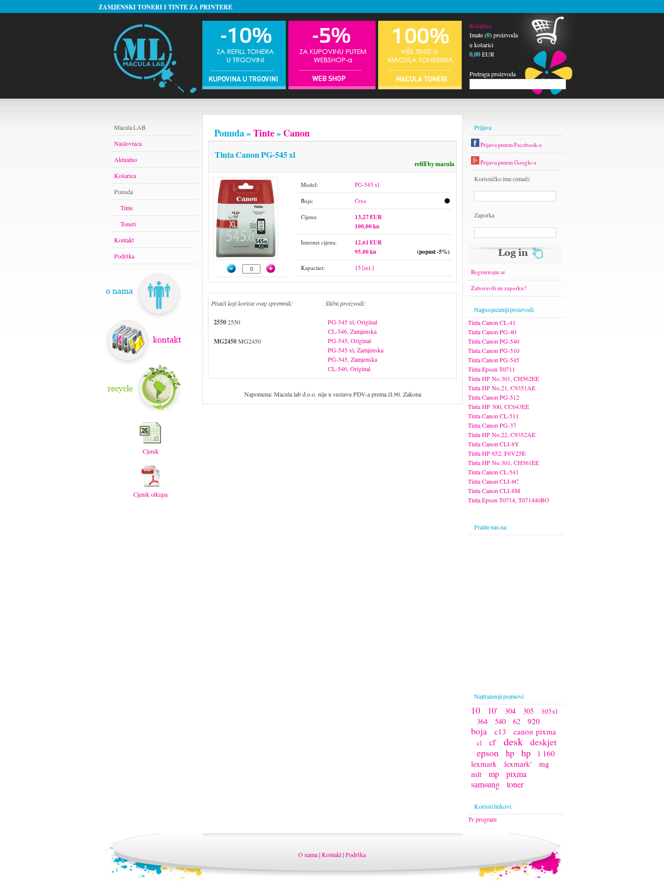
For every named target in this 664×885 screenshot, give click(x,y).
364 (482, 721)
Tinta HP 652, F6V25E (496, 453)
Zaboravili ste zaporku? (499, 288)
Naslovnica (128, 143)
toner (515, 784)
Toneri (128, 224)
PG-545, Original (349, 340)
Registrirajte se (488, 272)
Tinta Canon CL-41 (492, 322)
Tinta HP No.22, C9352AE (501, 434)
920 (534, 721)
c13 (500, 731)
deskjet (543, 742)
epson (488, 752)
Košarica (480, 25)
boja (479, 731)
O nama (307, 854)
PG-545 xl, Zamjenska (355, 350)
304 (510, 711)
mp (494, 773)
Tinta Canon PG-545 (493, 360)
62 (516, 721)
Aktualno (125, 159)
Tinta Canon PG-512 (493, 397)
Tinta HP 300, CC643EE (498, 406)
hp (510, 752)
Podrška (124, 256)
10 (475, 710)
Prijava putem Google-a (507, 162)
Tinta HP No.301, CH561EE (503, 462)
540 (500, 721)
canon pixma (535, 731)
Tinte (263, 133)
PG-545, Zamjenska (352, 359)
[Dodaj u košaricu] (276, 268)
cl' (492, 742)
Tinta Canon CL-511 (493, 416)
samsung (485, 784)
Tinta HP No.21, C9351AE (501, 388)
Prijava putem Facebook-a (510, 144)
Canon (296, 133)
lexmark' (518, 763)
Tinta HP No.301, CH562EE (503, 378)
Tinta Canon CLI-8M (494, 490)
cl (479, 742)
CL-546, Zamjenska (352, 331)
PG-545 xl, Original (352, 322)
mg (544, 763)
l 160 (546, 753)
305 (528, 711)
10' (492, 710)
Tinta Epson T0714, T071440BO (508, 500)
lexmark (484, 763)
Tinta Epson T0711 (491, 369)
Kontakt (124, 240)
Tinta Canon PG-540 (493, 341)
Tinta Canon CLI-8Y (493, 444)
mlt (476, 774)
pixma (516, 773)
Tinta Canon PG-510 (493, 350)
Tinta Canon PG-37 (492, 425)
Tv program (482, 819)
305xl (549, 711)
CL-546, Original (349, 368)
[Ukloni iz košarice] (226, 268)
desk (513, 741)
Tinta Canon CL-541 (493, 472)
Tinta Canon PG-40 (492, 332)
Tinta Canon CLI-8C (493, 481)
